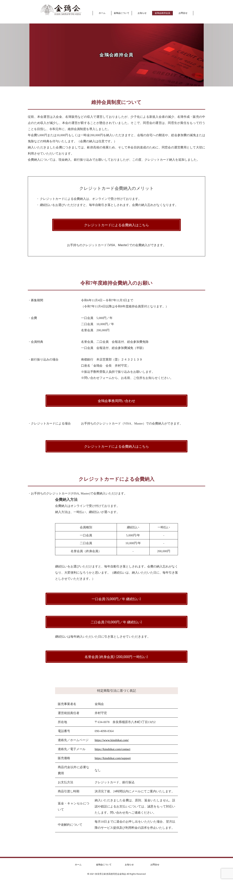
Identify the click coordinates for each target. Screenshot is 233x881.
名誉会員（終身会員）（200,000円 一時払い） (116, 656)
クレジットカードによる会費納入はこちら (116, 224)
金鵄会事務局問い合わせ (116, 400)
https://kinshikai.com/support (113, 758)
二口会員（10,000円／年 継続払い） (116, 621)
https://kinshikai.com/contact (112, 749)
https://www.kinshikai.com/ (112, 740)
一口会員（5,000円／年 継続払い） (116, 598)
